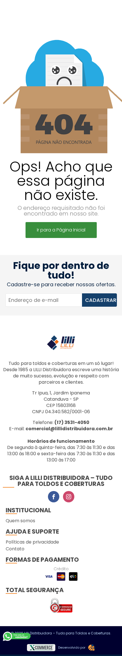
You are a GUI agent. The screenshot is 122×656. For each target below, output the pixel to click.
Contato (15, 549)
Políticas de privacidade (32, 542)
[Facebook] (53, 496)
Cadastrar (100, 300)
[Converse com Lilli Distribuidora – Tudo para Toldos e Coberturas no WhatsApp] (17, 636)
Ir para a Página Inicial (61, 230)
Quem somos (20, 520)
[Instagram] (68, 496)
